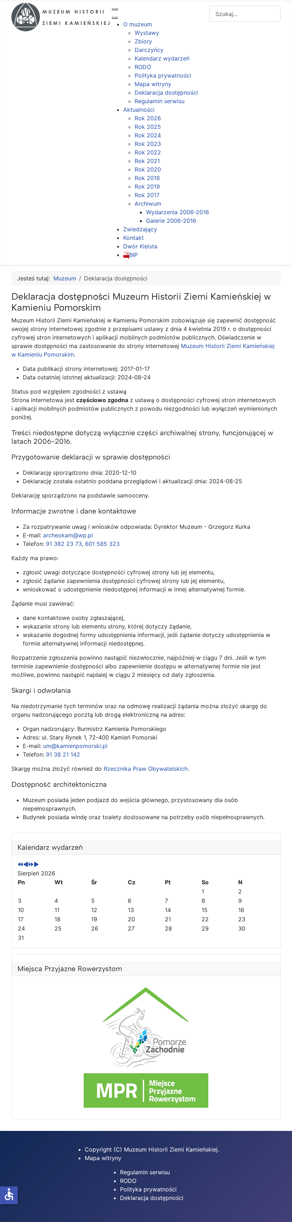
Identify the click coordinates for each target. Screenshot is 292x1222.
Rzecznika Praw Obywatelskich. (146, 768)
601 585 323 (102, 543)
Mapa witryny (103, 1158)
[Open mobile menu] (115, 9)
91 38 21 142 (63, 754)
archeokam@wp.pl (68, 535)
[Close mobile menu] (115, 18)
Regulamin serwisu (145, 1172)
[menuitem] (137, 24)
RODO (128, 1180)
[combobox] (245, 14)
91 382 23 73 (64, 543)
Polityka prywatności (148, 1189)
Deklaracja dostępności (151, 1197)
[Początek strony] (279, 1208)
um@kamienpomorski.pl (75, 745)
